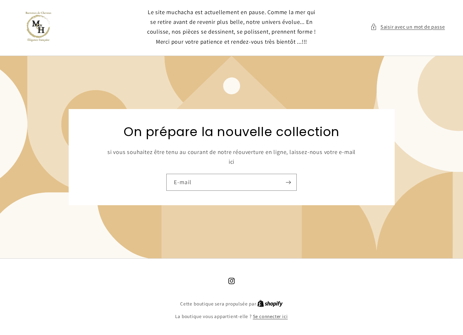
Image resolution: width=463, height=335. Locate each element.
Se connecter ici (270, 316)
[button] (407, 27)
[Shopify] (270, 304)
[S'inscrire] (288, 182)
